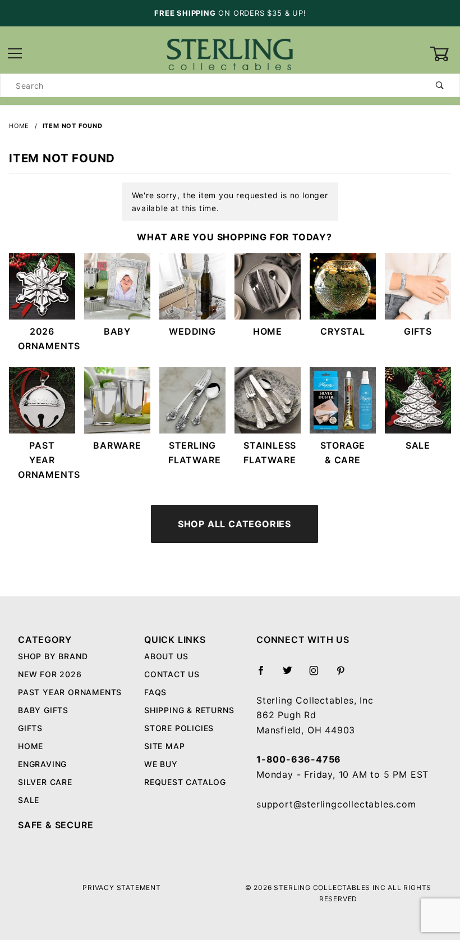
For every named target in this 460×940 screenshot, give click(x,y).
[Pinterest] (345, 675)
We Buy (161, 764)
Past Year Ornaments (46, 460)
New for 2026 (50, 674)
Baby (117, 331)
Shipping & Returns (189, 710)
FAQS (155, 692)
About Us (166, 656)
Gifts (418, 331)
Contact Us (172, 674)
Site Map (164, 746)
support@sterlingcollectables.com (336, 804)
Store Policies (179, 728)
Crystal (342, 331)
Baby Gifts (43, 710)
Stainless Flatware (269, 453)
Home (267, 331)
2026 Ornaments (46, 339)
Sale (418, 445)
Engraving (42, 764)
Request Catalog (185, 782)
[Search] (440, 85)
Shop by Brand (53, 656)
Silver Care (45, 782)
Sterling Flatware (194, 453)
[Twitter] (292, 675)
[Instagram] (318, 675)
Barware (117, 445)
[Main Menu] (15, 54)
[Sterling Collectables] (230, 53)
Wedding (192, 331)
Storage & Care (343, 453)
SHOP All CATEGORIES (234, 524)
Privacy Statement (121, 887)
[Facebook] (265, 675)
